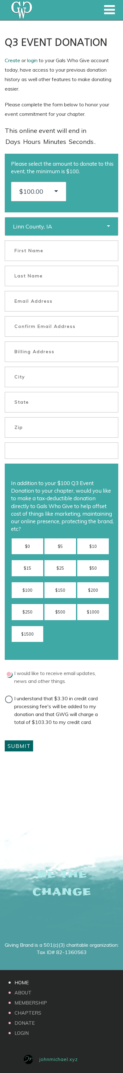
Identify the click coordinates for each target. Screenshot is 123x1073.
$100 (27, 590)
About (23, 993)
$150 (60, 590)
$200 (93, 590)
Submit (19, 746)
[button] (38, 191)
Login (22, 1033)
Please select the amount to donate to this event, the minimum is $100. (62, 167)
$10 (93, 546)
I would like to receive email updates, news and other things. (55, 677)
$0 (27, 546)
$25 (60, 568)
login (32, 60)
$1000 (93, 611)
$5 (60, 546)
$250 (27, 611)
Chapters (28, 1013)
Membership (31, 1003)
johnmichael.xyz (58, 1059)
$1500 (27, 634)
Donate (25, 1023)
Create (12, 60)
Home (22, 983)
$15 (27, 568)
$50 (93, 568)
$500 (60, 611)
